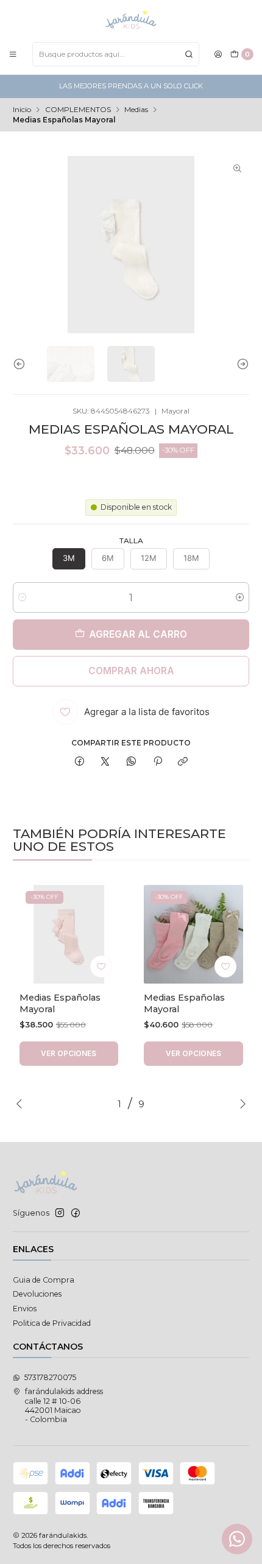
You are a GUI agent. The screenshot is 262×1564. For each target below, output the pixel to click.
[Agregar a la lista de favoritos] (101, 967)
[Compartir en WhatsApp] (131, 762)
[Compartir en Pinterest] (157, 762)
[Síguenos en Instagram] (59, 1213)
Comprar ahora (131, 671)
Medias (136, 109)
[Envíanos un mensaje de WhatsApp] (237, 1539)
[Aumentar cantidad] (240, 597)
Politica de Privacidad (52, 1323)
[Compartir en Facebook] (80, 762)
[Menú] (13, 54)
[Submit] (189, 54)
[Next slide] (240, 364)
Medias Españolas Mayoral (60, 1003)
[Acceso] (218, 54)
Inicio (22, 109)
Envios (25, 1308)
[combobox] (115, 54)
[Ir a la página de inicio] (130, 20)
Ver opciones (68, 1053)
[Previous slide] (22, 364)
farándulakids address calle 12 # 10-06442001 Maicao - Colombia (64, 1405)
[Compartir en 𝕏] (105, 762)
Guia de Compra (43, 1279)
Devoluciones (37, 1293)
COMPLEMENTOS (78, 109)
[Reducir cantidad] (22, 597)
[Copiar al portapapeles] (183, 762)
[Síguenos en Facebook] (75, 1213)
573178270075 (50, 1377)
